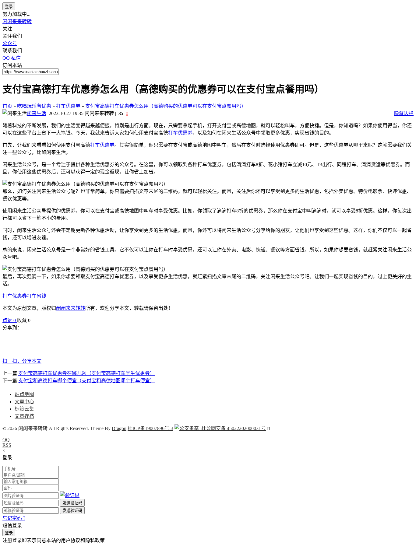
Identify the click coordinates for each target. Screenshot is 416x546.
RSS (6, 445)
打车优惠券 (68, 106)
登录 (9, 6)
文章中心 (24, 401)
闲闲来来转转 (17, 21)
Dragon (119, 428)
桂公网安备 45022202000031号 (232, 428)
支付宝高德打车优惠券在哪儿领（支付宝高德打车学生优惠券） (86, 373)
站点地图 (24, 394)
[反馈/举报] (33, 320)
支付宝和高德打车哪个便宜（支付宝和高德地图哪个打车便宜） (86, 380)
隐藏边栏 (404, 113)
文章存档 (24, 416)
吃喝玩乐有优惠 (34, 106)
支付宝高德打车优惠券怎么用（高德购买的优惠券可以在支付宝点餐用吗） (165, 106)
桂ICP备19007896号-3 (150, 428)
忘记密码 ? (13, 518)
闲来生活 (36, 113)
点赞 (9, 320)
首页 (7, 106)
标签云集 (24, 408)
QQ (6, 439)
